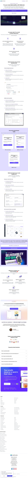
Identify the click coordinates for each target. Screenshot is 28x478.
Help (1, 399)
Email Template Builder (16, 407)
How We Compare (3, 431)
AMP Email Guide (2, 417)
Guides (15, 417)
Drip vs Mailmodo (2, 445)
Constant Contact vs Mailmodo (3, 435)
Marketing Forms (16, 424)
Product (2, 406)
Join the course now (14, 248)
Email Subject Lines (3, 422)
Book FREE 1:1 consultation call (14, 245)
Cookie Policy (6, 474)
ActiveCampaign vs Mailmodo (3, 434)
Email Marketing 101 (3, 418)
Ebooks (15, 418)
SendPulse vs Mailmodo (2, 444)
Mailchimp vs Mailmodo (2, 433)
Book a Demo (15, 399)
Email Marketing (2, 407)
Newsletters (15, 422)
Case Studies (2, 429)
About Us (2, 401)
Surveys (1, 411)
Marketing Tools (16, 423)
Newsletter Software (16, 412)
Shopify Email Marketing (3, 412)
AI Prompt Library (16, 428)
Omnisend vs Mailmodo (2, 440)
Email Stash (2, 424)
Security (15, 401)
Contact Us (15, 400)
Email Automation (16, 411)
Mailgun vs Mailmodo (2, 450)
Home (1, 396)
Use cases (2, 428)
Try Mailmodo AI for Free (14, 308)
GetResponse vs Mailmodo (3, 446)
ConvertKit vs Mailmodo (2, 451)
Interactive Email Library (16, 429)
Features (1, 400)
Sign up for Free (14, 10)
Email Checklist (2, 423)
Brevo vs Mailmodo (2, 439)
